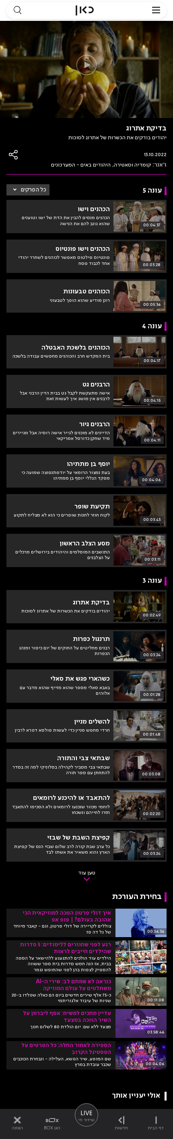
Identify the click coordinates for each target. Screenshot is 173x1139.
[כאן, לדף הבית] (84, 10)
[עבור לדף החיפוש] (17, 10)
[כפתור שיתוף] (13, 155)
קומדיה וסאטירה (132, 165)
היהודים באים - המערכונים (81, 165)
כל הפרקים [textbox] (33, 190)
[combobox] (27, 189)
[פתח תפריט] (156, 10)
